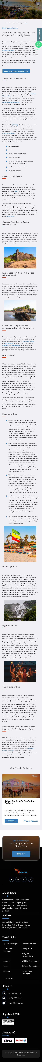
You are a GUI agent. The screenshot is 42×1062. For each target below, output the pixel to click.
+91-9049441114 (14, 993)
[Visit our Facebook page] (11, 879)
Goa (26, 23)
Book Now (21, 854)
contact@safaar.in (15, 1003)
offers (17, 191)
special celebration (8, 50)
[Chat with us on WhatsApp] (38, 44)
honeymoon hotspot (8, 133)
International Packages (8, 950)
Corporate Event (29, 943)
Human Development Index (11, 102)
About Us (7, 961)
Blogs (5, 966)
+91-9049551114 (14, 998)
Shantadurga (16, 345)
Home (7, 23)
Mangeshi (5, 345)
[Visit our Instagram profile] (17, 879)
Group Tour (27, 948)
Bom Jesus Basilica (28, 341)
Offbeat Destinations (31, 966)
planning (15, 125)
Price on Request (31, 821)
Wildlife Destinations (30, 961)
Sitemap (6, 971)
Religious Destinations (27, 954)
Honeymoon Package (16, 23)
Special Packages (10, 943)
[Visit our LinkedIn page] (24, 879)
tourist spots (10, 216)
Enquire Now (39, 34)
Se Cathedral (9, 343)
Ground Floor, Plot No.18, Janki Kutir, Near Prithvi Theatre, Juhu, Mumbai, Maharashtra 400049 (16, 925)
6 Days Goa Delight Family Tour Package (20, 802)
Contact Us (8, 979)
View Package (11, 821)
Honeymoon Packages (27, 972)
